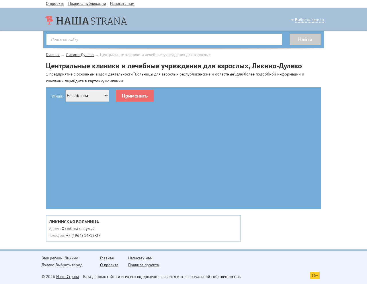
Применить (135, 95)
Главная (53, 54)
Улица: (57, 96)
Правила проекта (143, 264)
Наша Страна (67, 276)
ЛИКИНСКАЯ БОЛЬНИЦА (74, 222)
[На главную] (86, 31)
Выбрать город (69, 264)
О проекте (55, 3)
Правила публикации (87, 3)
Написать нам (122, 3)
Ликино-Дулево (80, 54)
